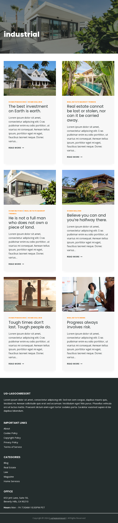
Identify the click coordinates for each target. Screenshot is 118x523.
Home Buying (16, 211)
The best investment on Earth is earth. (28, 109)
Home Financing (17, 102)
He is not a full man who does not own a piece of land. (28, 222)
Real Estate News (76, 317)
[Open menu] (111, 7)
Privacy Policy (11, 442)
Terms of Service (13, 446)
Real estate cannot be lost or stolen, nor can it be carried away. (86, 113)
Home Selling (35, 102)
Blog (6, 462)
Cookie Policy (11, 433)
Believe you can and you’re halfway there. (87, 218)
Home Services (12, 481)
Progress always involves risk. (82, 325)
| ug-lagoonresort (57, 518)
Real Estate (10, 467)
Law (6, 472)
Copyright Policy (12, 437)
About (7, 428)
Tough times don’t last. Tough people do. (30, 325)
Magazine (9, 476)
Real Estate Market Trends (81, 102)
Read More (16, 147)
